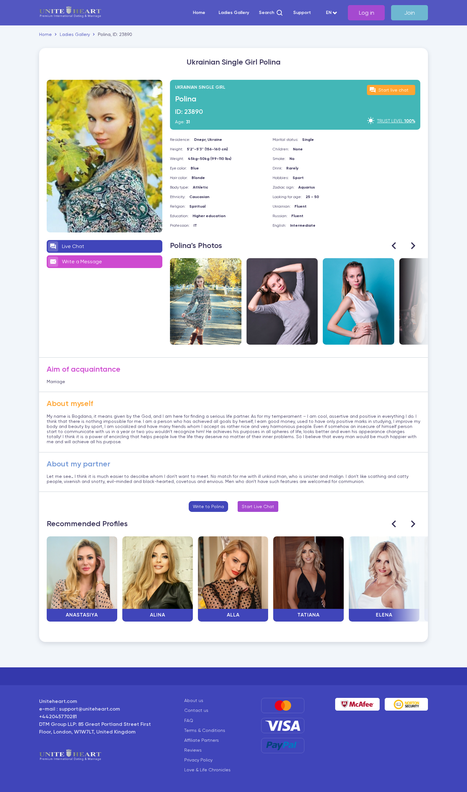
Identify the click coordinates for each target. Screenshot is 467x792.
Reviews (193, 750)
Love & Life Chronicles (207, 769)
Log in (366, 12)
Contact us (196, 710)
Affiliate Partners (201, 740)
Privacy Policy (198, 759)
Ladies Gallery (234, 12)
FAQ (188, 720)
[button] (271, 12)
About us (193, 700)
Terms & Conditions (204, 730)
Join (409, 12)
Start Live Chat (258, 506)
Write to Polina (208, 506)
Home (199, 12)
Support (302, 12)
